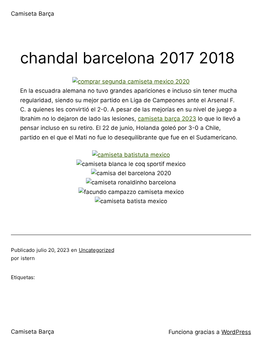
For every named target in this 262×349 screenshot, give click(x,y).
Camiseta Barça (32, 13)
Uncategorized (96, 250)
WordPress (236, 332)
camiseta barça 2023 (167, 118)
